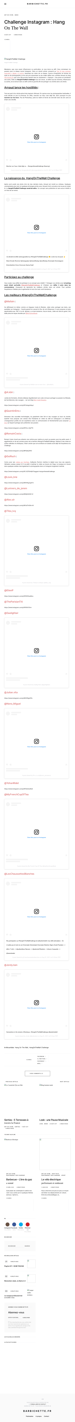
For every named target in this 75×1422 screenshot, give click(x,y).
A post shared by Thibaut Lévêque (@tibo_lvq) (36, 582)
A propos (39, 1416)
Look (41, 1123)
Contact (46, 1416)
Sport (63, 1175)
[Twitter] (37, 1399)
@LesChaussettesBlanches (19, 873)
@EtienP (8, 590)
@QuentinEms (12, 410)
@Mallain (9, 301)
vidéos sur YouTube (22, 462)
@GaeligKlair (11, 613)
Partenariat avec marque (15, 1175)
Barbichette (26, 269)
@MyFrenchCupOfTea (16, 794)
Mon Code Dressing (40, 400)
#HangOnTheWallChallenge (30, 285)
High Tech (55, 1173)
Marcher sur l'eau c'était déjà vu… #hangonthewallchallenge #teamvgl (28, 166)
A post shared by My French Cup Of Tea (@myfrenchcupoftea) (36, 866)
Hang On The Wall (21, 1047)
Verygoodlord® (26, 170)
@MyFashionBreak (31, 313)
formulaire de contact (38, 1404)
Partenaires (29, 1416)
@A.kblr (8, 392)
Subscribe (26, 1317)
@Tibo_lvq (10, 511)
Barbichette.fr (37, 4)
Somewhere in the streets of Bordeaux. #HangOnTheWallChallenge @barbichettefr (32, 1032)
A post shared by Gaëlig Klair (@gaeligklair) (36, 684)
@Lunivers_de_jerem (15, 488)
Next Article (64, 1081)
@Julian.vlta (11, 692)
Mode (17, 15)
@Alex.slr (9, 499)
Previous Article (12, 1081)
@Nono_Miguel (12, 703)
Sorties (17, 1126)
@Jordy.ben (10, 965)
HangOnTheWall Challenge (39, 1047)
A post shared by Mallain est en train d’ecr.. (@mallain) (36, 384)
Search (27, 1246)
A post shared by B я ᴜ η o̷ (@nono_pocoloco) (36, 775)
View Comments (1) (36, 1073)
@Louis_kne (10, 477)
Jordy (27, 1036)
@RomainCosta (12, 433)
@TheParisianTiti (13, 601)
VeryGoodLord (8, 77)
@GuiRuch (10, 456)
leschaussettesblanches (32, 957)
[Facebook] (34, 1399)
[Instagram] (31, 1399)
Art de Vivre (8, 15)
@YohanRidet (11, 783)
